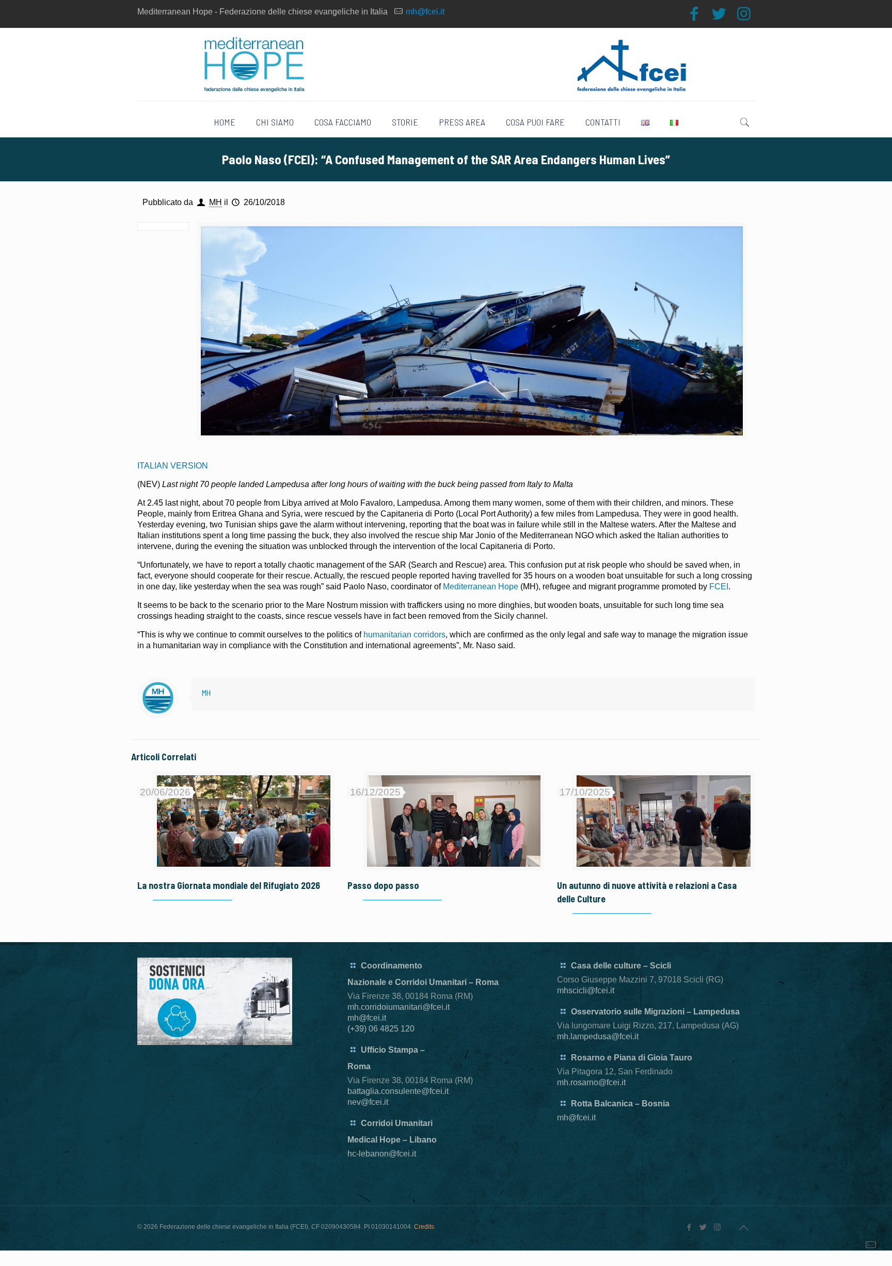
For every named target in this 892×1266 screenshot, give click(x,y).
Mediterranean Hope (480, 586)
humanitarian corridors (404, 634)
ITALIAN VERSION (172, 465)
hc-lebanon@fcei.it (381, 1153)
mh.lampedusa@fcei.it (598, 1036)
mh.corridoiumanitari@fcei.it (398, 1007)
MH (215, 202)
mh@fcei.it (425, 11)
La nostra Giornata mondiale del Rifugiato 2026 (228, 885)
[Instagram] (744, 13)
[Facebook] (694, 13)
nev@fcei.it (367, 1102)
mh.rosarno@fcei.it (591, 1082)
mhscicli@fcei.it (585, 990)
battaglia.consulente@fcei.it (398, 1091)
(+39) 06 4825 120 (381, 1028)
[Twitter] (719, 13)
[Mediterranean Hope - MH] (446, 64)
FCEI (717, 586)
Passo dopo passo (383, 885)
